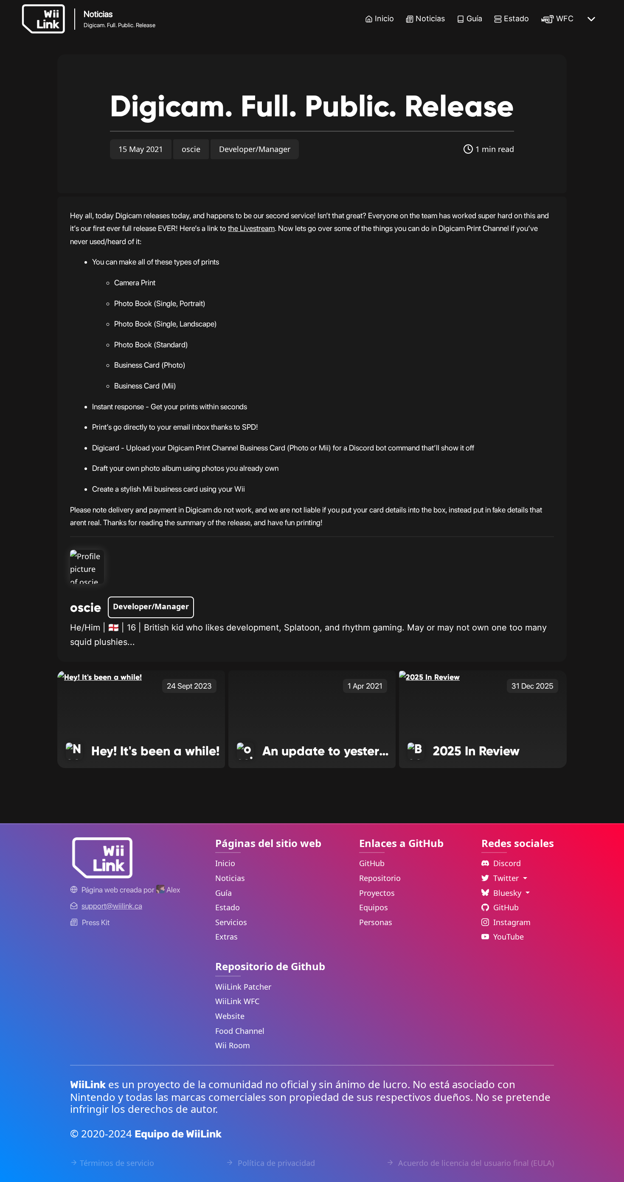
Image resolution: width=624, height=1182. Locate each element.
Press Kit (96, 922)
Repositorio (380, 878)
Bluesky (508, 893)
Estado (516, 18)
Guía (474, 18)
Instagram (512, 922)
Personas (375, 922)
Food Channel (239, 1031)
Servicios (231, 922)
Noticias (430, 18)
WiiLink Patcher (243, 987)
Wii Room (232, 1045)
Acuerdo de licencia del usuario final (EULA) (475, 1163)
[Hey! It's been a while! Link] (99, 676)
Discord (507, 863)
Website (230, 1016)
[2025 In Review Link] (429, 676)
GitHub (372, 863)
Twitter (507, 878)
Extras (226, 937)
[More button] (591, 19)
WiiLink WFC (237, 1001)
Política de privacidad (275, 1163)
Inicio (384, 18)
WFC (564, 18)
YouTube (508, 937)
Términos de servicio (117, 1163)
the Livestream (251, 228)
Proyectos (377, 893)
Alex (172, 889)
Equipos (373, 907)
